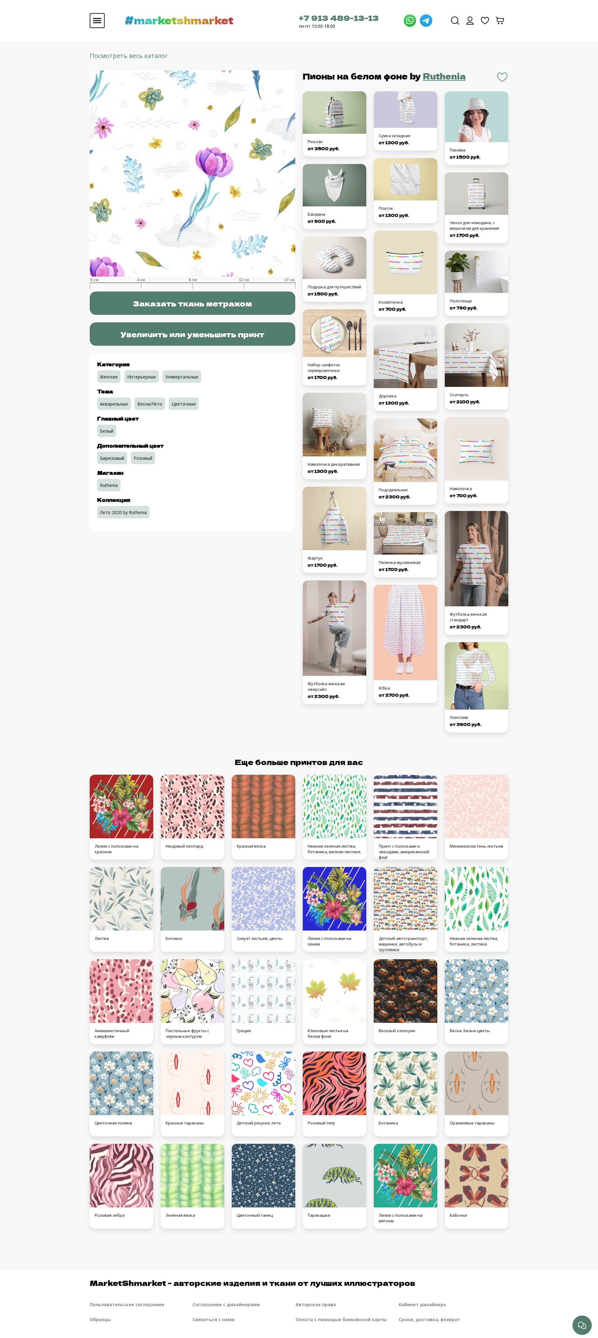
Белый (106, 431)
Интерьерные (141, 377)
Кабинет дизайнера (422, 1304)
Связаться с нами (213, 1319)
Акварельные (114, 404)
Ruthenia (444, 76)
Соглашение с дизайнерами (226, 1304)
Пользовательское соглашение (127, 1304)
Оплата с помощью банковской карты (341, 1319)
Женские (109, 377)
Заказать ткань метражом (192, 303)
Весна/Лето (149, 404)
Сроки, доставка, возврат (429, 1319)
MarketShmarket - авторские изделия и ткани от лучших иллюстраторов (252, 1282)
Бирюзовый (112, 458)
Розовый (143, 458)
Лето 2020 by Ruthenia (123, 512)
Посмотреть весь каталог (129, 55)
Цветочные (184, 404)
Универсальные (181, 377)
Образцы (100, 1319)
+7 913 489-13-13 (339, 17)
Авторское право (316, 1304)
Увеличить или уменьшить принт (192, 334)
